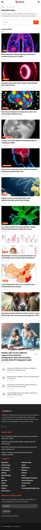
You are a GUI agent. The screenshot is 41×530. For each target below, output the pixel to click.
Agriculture (4, 462)
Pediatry (24, 473)
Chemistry (6, 79)
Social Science (7, 165)
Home (2, 7)
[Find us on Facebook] (1, 427)
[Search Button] (39, 2)
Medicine (5, 108)
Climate (3, 488)
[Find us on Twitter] (5, 427)
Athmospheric (5, 470)
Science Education (27, 480)
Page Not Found (10, 7)
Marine (5, 194)
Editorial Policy (26, 462)
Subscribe (6, 511)
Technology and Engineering (30, 488)
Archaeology (5, 467)
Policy (23, 475)
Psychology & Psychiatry (29, 478)
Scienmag (7, 526)
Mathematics (25, 467)
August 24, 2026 (5, 59)
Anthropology (5, 465)
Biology (5, 223)
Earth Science (7, 136)
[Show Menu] (2, 2)
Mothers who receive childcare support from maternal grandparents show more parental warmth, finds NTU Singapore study (16, 356)
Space (23, 485)
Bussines (4, 480)
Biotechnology (6, 475)
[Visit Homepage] (20, 2)
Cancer (5, 50)
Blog (2, 478)
